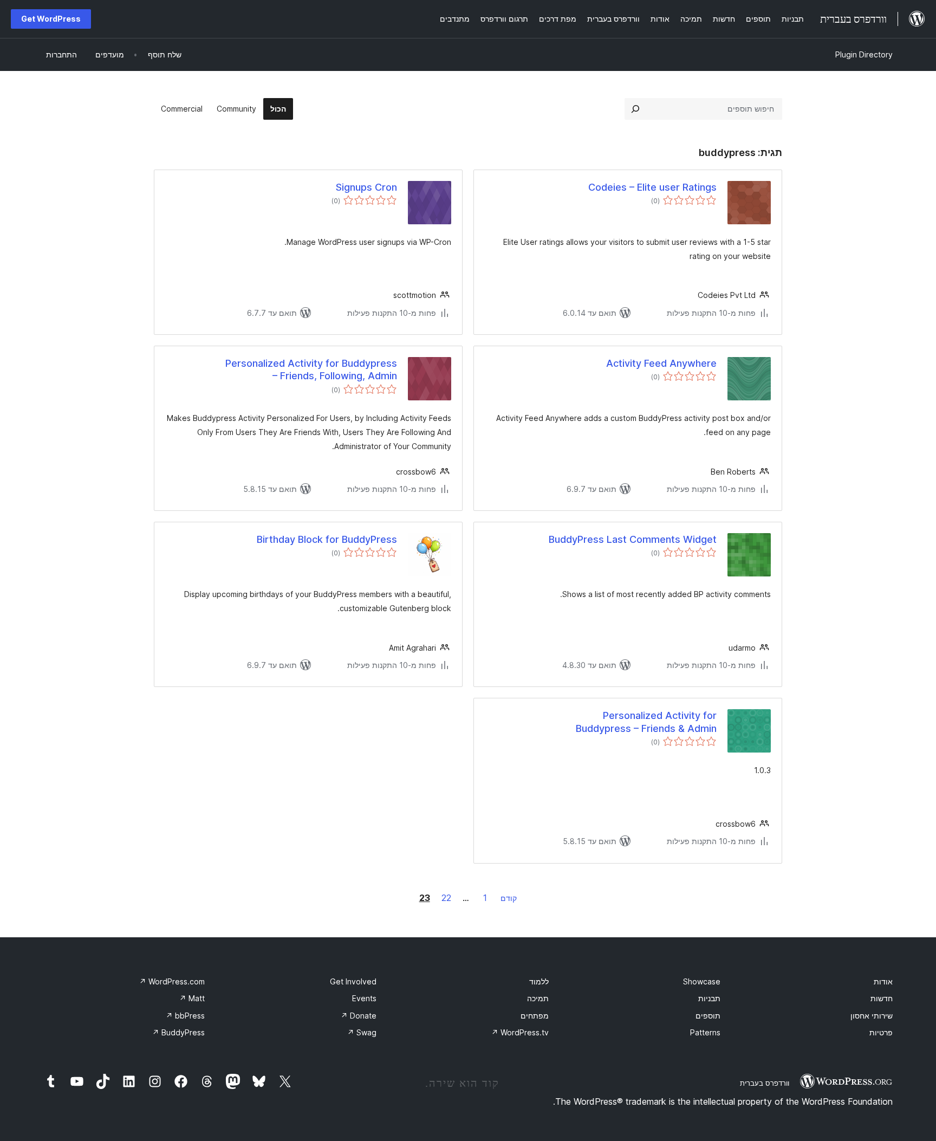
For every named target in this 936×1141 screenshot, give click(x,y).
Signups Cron (366, 187)
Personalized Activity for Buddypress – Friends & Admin (646, 722)
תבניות (709, 998)
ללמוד (539, 981)
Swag (361, 1032)
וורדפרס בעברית (764, 1083)
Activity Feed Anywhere (661, 363)
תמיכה (538, 998)
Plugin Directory (864, 54)
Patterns (705, 1032)
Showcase (701, 981)
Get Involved (353, 981)
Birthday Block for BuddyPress (327, 539)
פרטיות (881, 1032)
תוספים (708, 1015)
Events (364, 998)
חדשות (881, 998)
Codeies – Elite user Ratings (652, 187)
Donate (358, 1015)
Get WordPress (51, 18)
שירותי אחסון (871, 1015)
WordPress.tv (520, 1032)
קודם (508, 898)
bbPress (185, 1015)
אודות (883, 981)
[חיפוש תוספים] (635, 109)
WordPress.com (172, 981)
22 (446, 897)
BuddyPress (178, 1032)
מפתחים (535, 1015)
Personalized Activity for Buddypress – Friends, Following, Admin (311, 369)
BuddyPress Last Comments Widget (633, 539)
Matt (192, 998)
